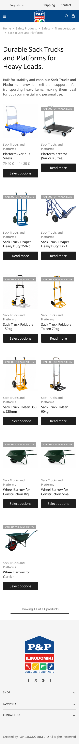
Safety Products (26, 28)
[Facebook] (28, 680)
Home (7, 28)
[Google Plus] (43, 680)
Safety (46, 28)
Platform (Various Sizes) (16, 156)
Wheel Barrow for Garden (16, 574)
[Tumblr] (50, 680)
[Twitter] (36, 680)
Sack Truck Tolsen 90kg (54, 409)
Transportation (65, 28)
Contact (66, 5)
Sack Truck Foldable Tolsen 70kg (56, 326)
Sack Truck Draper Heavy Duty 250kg (17, 244)
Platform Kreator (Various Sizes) (54, 156)
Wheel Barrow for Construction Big (16, 491)
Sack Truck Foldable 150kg (18, 326)
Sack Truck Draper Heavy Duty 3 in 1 (55, 244)
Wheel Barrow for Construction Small (55, 491)
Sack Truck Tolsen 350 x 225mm (19, 409)
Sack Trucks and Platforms (14, 147)
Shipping (49, 5)
